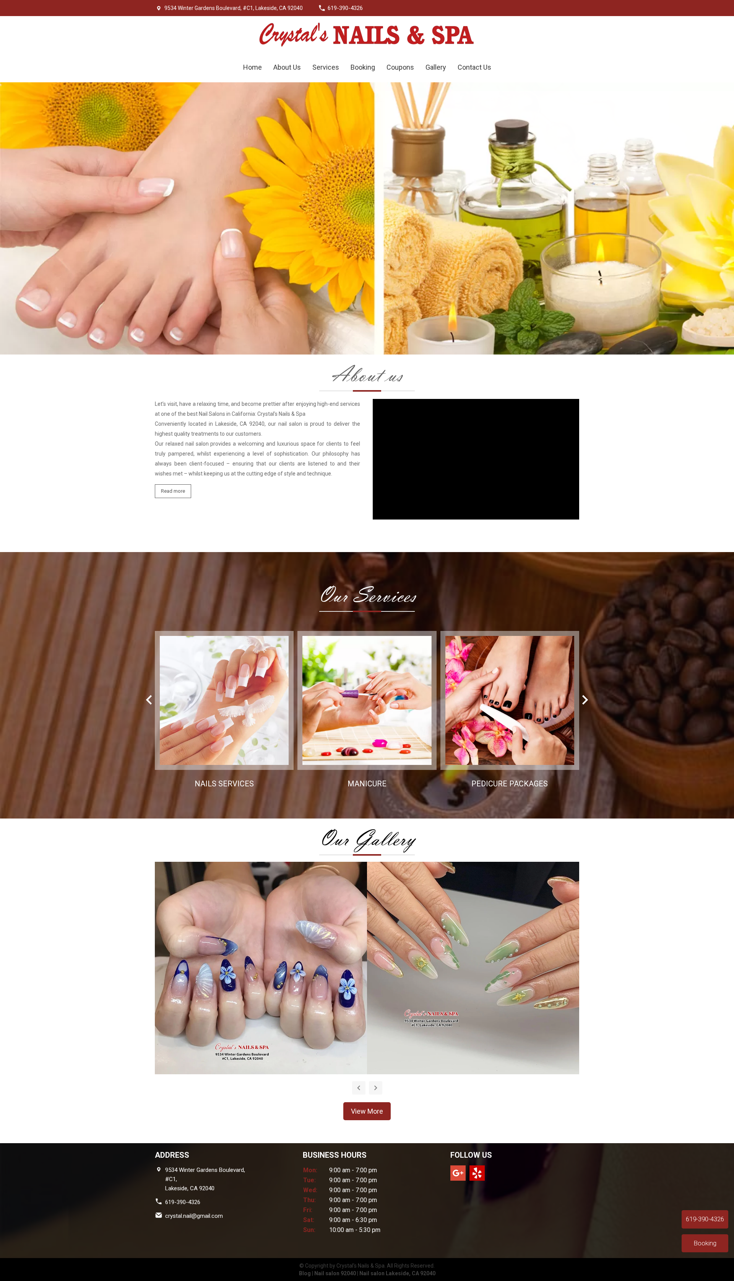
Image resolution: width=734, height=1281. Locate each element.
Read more (173, 491)
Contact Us (474, 67)
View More (367, 1111)
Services (325, 67)
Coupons (400, 67)
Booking (363, 67)
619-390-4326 (182, 1202)
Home (252, 67)
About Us (287, 67)
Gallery (435, 67)
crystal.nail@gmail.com (194, 1215)
